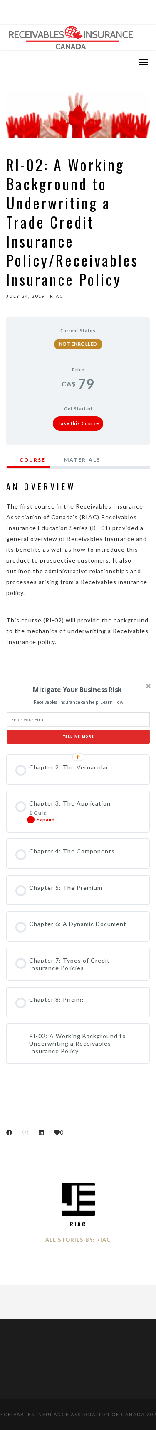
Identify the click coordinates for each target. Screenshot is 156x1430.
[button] (77, 690)
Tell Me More (78, 736)
